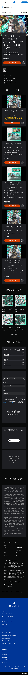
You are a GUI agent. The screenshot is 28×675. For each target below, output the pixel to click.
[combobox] (14, 378)
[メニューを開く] (2, 2)
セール (14, 12)
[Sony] (24, 674)
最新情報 (4, 12)
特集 (10, 12)
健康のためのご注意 (8, 584)
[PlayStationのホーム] (14, 2)
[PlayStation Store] (7, 7)
